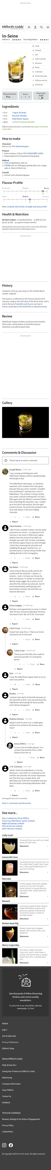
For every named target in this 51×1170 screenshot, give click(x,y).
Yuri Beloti (13, 567)
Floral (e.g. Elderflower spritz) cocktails (18, 821)
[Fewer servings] (22, 97)
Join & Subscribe (9, 1036)
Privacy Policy (7, 1125)
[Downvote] (19, 517)
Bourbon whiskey (19, 116)
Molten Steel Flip (10, 923)
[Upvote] (11, 517)
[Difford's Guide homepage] (13, 27)
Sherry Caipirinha (10, 945)
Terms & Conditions (11, 1113)
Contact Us (6, 1096)
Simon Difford (20, 744)
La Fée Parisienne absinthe (23, 122)
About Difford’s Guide (12, 1059)
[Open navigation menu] (48, 27)
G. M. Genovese (15, 767)
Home (5, 1023)
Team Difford (7, 1090)
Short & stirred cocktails (12, 826)
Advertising (7, 1078)
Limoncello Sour (10, 857)
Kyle (11, 673)
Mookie (12, 694)
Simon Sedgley (15, 606)
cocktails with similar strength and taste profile (27, 207)
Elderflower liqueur (20, 119)
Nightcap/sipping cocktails (13, 823)
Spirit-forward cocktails (12, 829)
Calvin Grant (14, 628)
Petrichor (6, 879)
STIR (6, 163)
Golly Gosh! (7, 835)
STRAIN (7, 165)
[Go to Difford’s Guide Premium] (35, 27)
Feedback (6, 1103)
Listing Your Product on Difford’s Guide (18, 1071)
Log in (4, 1030)
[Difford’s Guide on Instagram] (5, 1145)
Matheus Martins (16, 719)
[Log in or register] (29, 27)
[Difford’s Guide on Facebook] (12, 1145)
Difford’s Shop (8, 1048)
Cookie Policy (7, 1132)
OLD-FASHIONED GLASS (33, 153)
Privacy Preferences (10, 1042)
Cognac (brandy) (19, 113)
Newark (6, 901)
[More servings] (29, 97)
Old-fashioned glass (20, 146)
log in (18, 460)
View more (24, 846)
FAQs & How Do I (9, 1065)
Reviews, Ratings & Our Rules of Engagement (21, 1119)
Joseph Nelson (15, 470)
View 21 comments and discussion (16, 803)
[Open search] (41, 27)
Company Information (11, 1084)
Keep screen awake (41, 94)
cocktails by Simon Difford (18, 818)
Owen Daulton (15, 526)
